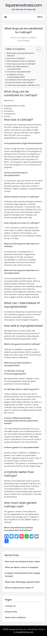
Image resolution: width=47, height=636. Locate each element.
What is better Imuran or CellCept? (21, 61)
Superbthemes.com (25, 632)
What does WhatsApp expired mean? (22, 582)
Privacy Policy (11, 611)
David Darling (23, 40)
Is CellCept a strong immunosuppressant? (16, 75)
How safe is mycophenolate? (19, 72)
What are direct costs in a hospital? (21, 567)
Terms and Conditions (15, 617)
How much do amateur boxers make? (22, 561)
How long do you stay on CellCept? (21, 64)
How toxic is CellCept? (16, 58)
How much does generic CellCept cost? (24, 85)
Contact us (10, 606)
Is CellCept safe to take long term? (21, 80)
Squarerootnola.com (23, 5)
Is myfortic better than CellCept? (20, 82)
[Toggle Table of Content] (37, 50)
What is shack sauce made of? (19, 587)
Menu (39, 16)
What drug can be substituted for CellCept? (20, 54)
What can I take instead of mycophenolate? (18, 67)
